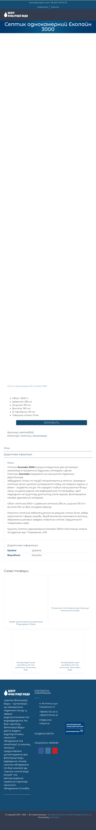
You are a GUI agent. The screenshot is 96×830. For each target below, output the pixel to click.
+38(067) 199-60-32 (48, 715)
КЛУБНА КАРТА (44, 733)
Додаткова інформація (18, 454)
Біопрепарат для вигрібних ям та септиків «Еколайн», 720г (26, 666)
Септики (26, 435)
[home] (17, 691)
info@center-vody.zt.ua (45, 722)
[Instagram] (48, 751)
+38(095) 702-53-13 (48, 712)
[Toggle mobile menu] (91, 14)
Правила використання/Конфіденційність (69, 815)
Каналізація (40, 435)
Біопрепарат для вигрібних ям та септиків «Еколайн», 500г (70, 666)
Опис (7, 448)
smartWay (54, 817)
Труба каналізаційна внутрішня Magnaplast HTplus (26, 623)
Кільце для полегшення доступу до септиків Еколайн (70, 609)
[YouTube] (55, 751)
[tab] (48, 448)
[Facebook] (41, 751)
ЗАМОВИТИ (51, 422)
